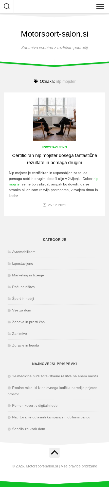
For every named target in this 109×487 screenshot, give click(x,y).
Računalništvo (23, 287)
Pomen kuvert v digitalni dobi (35, 405)
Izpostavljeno (54, 147)
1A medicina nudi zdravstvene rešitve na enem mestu (55, 376)
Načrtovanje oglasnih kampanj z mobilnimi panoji (51, 417)
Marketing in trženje (28, 275)
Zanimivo (19, 334)
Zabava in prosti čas (28, 322)
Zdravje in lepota (25, 345)
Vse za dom (21, 310)
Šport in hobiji (23, 298)
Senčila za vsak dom (28, 429)
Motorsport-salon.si (54, 33)
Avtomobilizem (23, 252)
